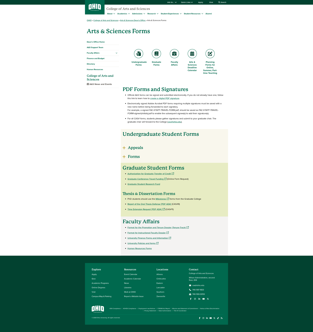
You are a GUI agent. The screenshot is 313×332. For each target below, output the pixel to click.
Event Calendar (130, 274)
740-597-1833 (198, 290)
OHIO (89, 20)
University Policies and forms (143, 243)
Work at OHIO (130, 292)
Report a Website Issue (134, 296)
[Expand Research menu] (157, 13)
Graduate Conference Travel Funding (147, 179)
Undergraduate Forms (139, 63)
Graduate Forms (156, 63)
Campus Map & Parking (101, 296)
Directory (91, 64)
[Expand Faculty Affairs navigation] (116, 53)
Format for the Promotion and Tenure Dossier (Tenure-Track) (158, 227)
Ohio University (102, 318)
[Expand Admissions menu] (144, 13)
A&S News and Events (100, 84)
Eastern (159, 283)
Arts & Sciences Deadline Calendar (193, 66)
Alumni (209, 13)
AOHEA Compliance (129, 308)
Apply (200, 2)
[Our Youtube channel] (203, 299)
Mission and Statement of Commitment (185, 308)
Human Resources (95, 69)
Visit (93, 292)
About (109, 13)
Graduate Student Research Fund (144, 184)
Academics (122, 13)
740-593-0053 (198, 294)
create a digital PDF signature (164, 98)
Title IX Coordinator (180, 311)
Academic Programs (100, 283)
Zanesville (160, 296)
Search (223, 2)
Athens (159, 274)
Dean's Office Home (96, 41)
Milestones (162, 198)
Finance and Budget (95, 58)
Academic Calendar (132, 278)
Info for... (171, 2)
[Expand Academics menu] (129, 13)
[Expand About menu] (114, 13)
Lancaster (160, 287)
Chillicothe (161, 278)
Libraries (127, 287)
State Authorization (165, 311)
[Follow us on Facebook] (191, 299)
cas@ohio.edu (174, 121)
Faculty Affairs (93, 53)
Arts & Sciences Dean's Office (133, 20)
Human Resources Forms (140, 248)
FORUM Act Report (164, 308)
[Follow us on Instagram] (195, 299)
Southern (160, 292)
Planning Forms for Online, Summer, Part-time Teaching (210, 67)
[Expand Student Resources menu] (202, 13)
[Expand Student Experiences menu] (180, 13)
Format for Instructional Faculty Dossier (148, 232)
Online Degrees (98, 287)
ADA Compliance (115, 308)
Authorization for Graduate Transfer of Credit (151, 173)
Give (211, 2)
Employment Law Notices (147, 308)
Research (151, 13)
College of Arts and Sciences (128, 9)
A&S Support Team (95, 47)
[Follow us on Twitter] (208, 299)
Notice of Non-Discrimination (209, 308)
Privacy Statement (150, 311)
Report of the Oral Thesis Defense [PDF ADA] (149, 204)
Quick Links (186, 2)
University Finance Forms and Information (149, 238)
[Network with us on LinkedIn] (199, 299)
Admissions (137, 13)
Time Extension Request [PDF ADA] (146, 209)
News (126, 283)
